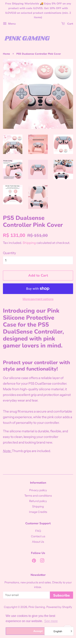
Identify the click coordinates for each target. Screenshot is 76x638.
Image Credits (38, 512)
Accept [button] (38, 631)
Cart (69, 24)
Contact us (38, 536)
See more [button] (51, 621)
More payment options (38, 299)
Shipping (29, 243)
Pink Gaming (36, 607)
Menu (12, 23)
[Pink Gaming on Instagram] (42, 561)
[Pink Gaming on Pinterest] (34, 561)
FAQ (38, 531)
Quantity (9, 253)
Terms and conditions (38, 495)
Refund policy (38, 501)
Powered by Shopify (59, 607)
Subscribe (61, 595)
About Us (38, 541)
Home (6, 54)
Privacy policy (38, 490)
